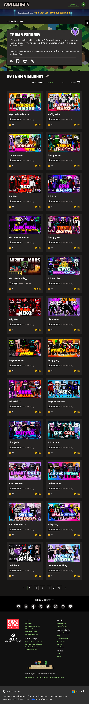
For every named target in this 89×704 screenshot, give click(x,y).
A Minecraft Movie (31, 650)
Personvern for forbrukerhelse (38, 696)
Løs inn (59, 656)
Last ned (59, 644)
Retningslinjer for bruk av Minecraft (36, 677)
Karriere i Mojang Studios (33, 644)
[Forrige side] (23, 588)
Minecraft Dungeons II (32, 626)
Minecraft (28, 623)
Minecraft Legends (31, 632)
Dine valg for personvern (43, 699)
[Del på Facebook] (17, 61)
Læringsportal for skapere (33, 641)
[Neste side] (66, 588)
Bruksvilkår (53, 696)
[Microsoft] (78, 691)
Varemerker (63, 696)
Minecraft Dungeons (32, 629)
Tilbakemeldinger (62, 638)
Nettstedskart (61, 641)
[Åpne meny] (83, 4)
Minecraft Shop (62, 626)
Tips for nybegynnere (63, 633)
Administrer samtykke (57, 677)
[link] (18, 606)
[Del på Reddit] (25, 61)
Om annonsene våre (9, 699)
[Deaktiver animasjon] (87, 23)
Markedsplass (16, 21)
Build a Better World (31, 647)
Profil (58, 654)
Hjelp (58, 636)
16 (59, 588)
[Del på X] (32, 61)
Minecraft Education (31, 634)
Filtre (73, 83)
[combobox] (55, 82)
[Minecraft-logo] (16, 4)
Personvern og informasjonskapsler (14, 696)
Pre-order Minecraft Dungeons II (51, 13)
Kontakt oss (60, 647)
